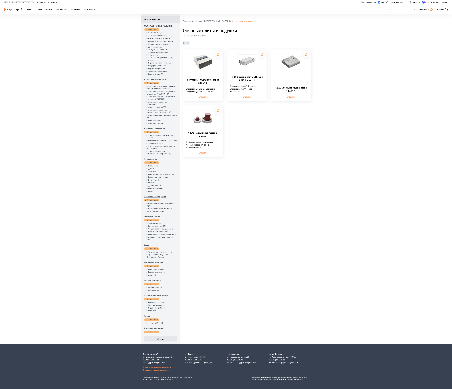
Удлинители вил (154, 223)
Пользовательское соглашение (157, 370)
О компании (88, 9)
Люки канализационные (155, 79)
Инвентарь (152, 311)
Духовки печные (154, 186)
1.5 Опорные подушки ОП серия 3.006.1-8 (203, 81)
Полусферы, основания (157, 66)
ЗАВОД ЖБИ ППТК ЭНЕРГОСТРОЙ (19, 2)
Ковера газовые (154, 120)
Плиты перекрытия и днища (159, 38)
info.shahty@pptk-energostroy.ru (198, 362)
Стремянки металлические (158, 232)
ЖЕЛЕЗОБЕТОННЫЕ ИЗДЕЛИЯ (158, 26)
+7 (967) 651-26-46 (440, 2)
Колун (150, 191)
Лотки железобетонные (157, 36)
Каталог (30, 9)
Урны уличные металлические (160, 252)
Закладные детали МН (157, 226)
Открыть (203, 97)
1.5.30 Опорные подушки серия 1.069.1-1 (291, 89)
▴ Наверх (160, 339)
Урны (146, 245)
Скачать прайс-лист (45, 9)
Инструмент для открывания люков (162, 234)
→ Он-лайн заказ (151, 29)
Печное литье (150, 159)
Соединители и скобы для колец (160, 229)
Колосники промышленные (158, 177)
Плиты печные (153, 166)
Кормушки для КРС (155, 74)
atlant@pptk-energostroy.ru (154, 362)
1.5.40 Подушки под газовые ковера (202, 134)
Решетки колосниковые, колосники (162, 174)
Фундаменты (153, 55)
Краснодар (416, 2)
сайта (274, 378)
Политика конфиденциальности (157, 367)
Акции (147, 316)
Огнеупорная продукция (155, 196)
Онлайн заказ (62, 9)
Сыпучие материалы (156, 305)
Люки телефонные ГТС (157, 107)
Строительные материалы (156, 295)
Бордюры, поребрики (156, 68)
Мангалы (151, 183)
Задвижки (152, 171)
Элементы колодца (155, 33)
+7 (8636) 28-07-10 (193, 360)
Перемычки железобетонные (159, 63)
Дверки (151, 169)
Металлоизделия (152, 216)
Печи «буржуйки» (155, 180)
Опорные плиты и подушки (158, 44)
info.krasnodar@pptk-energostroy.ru (241, 362)
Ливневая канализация (154, 128)
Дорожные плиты (155, 47)
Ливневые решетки (155, 143)
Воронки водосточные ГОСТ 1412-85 (162, 140)
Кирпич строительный (156, 302)
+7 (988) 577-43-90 (395, 2)
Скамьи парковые (152, 280)
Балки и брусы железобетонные (160, 41)
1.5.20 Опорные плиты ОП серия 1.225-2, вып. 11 (247, 78)
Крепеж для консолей (156, 272)
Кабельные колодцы (153, 262)
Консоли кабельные (156, 269)
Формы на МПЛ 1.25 (156, 323)
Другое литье (153, 290)
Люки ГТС (152, 275)
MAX (382, 2)
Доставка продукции (153, 328)
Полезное (75, 9)
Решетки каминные (155, 188)
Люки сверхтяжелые (156, 123)
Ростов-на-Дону (369, 2)
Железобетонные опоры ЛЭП (159, 71)
